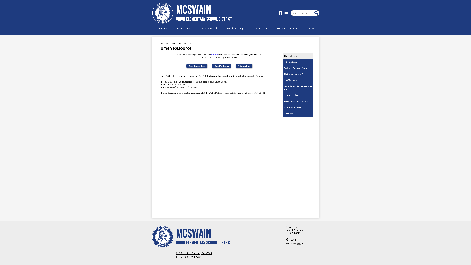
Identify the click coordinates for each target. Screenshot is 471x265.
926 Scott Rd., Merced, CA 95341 (194, 253)
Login (291, 239)
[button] (162, 28)
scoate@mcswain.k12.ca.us (249, 76)
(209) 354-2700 (192, 257)
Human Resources (166, 43)
